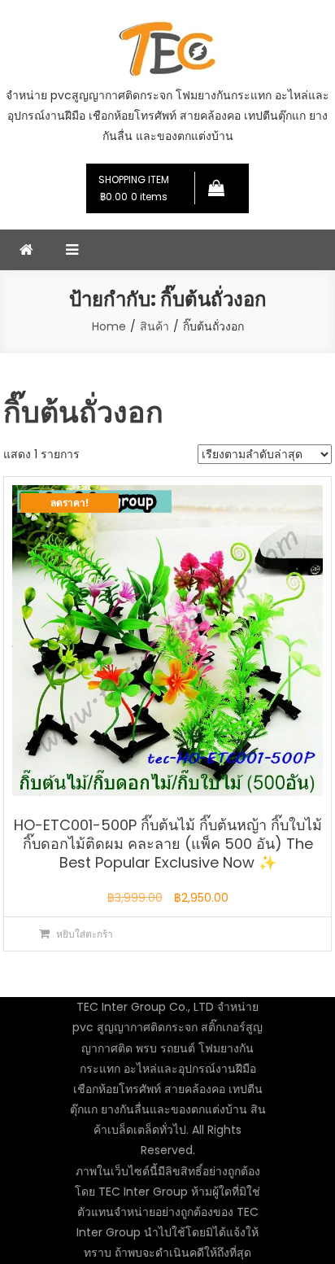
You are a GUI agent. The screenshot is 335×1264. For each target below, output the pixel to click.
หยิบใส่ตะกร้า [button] (84, 934)
